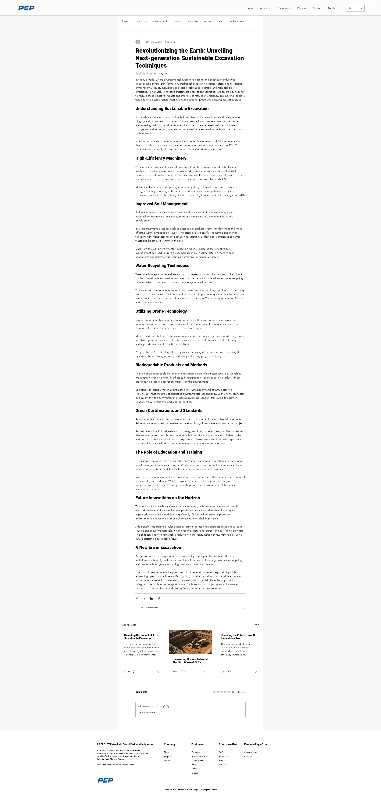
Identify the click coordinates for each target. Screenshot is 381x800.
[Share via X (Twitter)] (144, 598)
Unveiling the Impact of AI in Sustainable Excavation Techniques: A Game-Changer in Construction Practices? (141, 637)
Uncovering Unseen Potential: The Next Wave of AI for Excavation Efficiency (190, 661)
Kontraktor (141, 21)
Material (178, 21)
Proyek (207, 21)
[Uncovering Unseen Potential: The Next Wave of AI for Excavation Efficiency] (190, 642)
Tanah (220, 21)
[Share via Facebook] (136, 598)
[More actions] (244, 42)
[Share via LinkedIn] (151, 598)
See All (257, 624)
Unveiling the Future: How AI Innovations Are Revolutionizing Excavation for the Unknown (238, 637)
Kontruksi (193, 21)
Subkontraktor (236, 21)
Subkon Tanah (160, 21)
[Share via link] (158, 598)
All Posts (125, 21)
